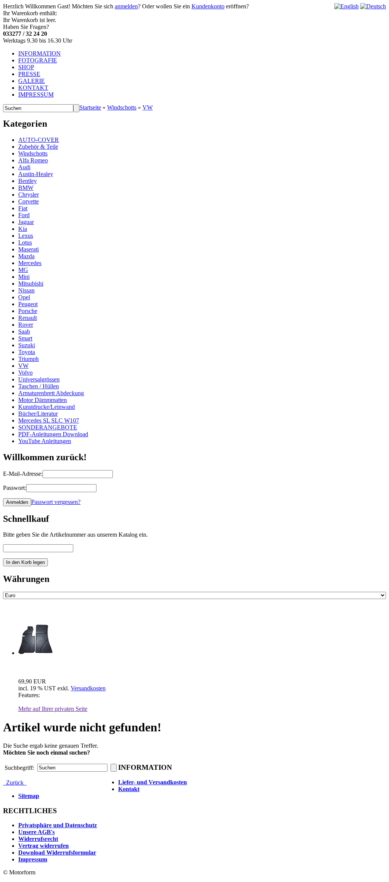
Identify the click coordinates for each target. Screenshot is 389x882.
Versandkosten (88, 688)
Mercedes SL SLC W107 (48, 420)
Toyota (26, 352)
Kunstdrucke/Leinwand (46, 407)
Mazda (26, 256)
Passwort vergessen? (56, 502)
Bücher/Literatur (38, 413)
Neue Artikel (28, 612)
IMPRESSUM (36, 94)
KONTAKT (33, 87)
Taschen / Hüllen (38, 386)
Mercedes (29, 263)
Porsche (27, 311)
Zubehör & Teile (38, 146)
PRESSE (29, 74)
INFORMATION (39, 53)
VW (147, 107)
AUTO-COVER (38, 140)
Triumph (28, 359)
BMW (25, 187)
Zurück (15, 782)
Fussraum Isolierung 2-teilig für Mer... (67, 666)
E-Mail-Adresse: (23, 473)
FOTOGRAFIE (37, 60)
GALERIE (31, 81)
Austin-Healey (35, 174)
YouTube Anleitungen (44, 441)
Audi (24, 167)
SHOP (26, 67)
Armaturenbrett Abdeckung (51, 393)
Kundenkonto (208, 6)
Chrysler (28, 194)
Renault (27, 318)
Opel (24, 297)
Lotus (25, 242)
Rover (25, 324)
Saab (24, 331)
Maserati (28, 249)
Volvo (25, 372)
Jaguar (26, 222)
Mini (24, 276)
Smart (25, 338)
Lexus (25, 235)
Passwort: (14, 488)
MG (23, 270)
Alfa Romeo (33, 160)
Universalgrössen (39, 379)
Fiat (22, 208)
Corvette (28, 201)
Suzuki (26, 345)
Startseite (90, 107)
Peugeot (28, 304)
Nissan (26, 290)
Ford (24, 215)
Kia (22, 229)
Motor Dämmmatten (42, 400)
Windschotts (121, 107)
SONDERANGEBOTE (47, 427)
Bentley (27, 181)
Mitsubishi (30, 283)
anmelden (126, 6)
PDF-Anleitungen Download (53, 434)
